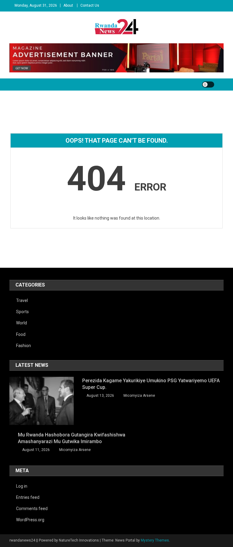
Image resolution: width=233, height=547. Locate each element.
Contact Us (89, 5)
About (68, 5)
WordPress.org (30, 519)
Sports (22, 311)
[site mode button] (208, 84)
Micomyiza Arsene (139, 395)
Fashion (23, 345)
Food (20, 334)
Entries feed (27, 497)
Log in (21, 486)
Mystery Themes (155, 540)
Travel (22, 300)
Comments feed (32, 508)
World (21, 322)
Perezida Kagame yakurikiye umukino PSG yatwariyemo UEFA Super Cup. (151, 384)
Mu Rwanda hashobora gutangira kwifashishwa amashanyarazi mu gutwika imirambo (71, 438)
